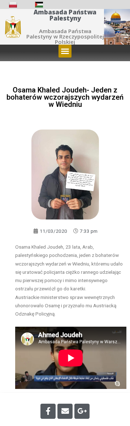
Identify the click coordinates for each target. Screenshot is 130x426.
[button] (65, 51)
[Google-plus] (82, 411)
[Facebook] (48, 411)
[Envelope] (65, 411)
